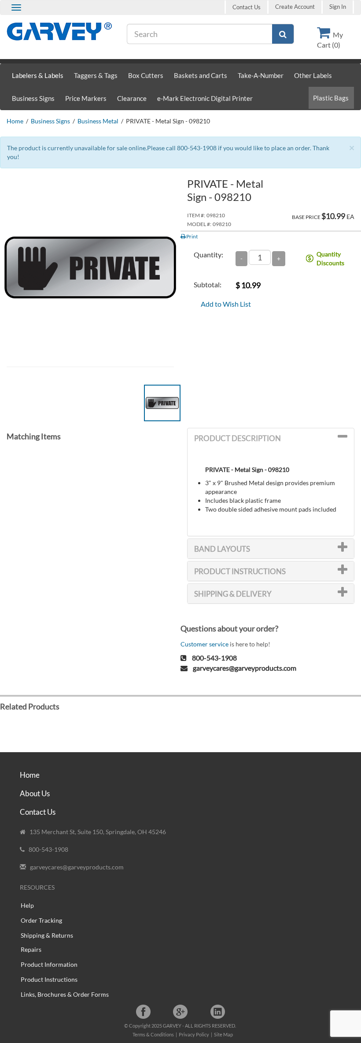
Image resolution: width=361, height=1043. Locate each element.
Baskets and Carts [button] (200, 75)
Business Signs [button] (33, 98)
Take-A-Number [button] (261, 75)
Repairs (31, 949)
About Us (35, 793)
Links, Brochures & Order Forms (65, 994)
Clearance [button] (132, 98)
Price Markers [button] (86, 98)
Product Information (49, 964)
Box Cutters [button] (145, 75)
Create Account (295, 7)
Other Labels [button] (313, 75)
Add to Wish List (226, 304)
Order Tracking (41, 920)
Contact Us (246, 7)
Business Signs (50, 121)
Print (191, 236)
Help (27, 905)
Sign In (337, 7)
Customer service (204, 644)
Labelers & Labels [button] (37, 75)
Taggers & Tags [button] (96, 75)
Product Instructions (49, 979)
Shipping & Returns (47, 935)
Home (15, 121)
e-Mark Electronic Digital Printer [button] (205, 98)
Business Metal (97, 121)
